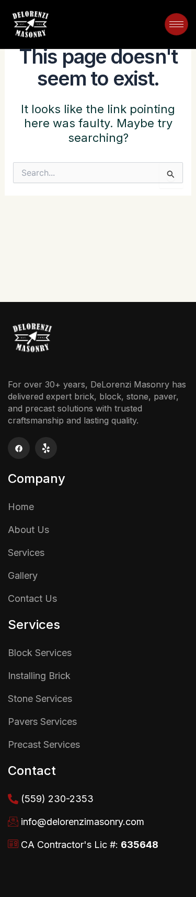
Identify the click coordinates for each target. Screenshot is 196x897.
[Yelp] (46, 448)
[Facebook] (19, 448)
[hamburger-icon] (176, 24)
